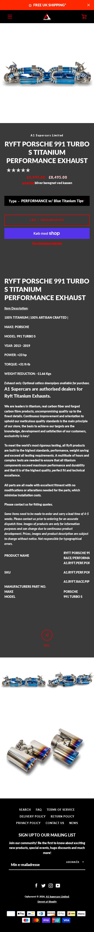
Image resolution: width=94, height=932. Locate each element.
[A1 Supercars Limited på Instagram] (51, 885)
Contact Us (55, 823)
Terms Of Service (61, 809)
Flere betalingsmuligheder (47, 243)
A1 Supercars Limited (57, 896)
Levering (28, 183)
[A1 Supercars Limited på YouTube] (58, 885)
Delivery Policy (33, 816)
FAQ (39, 809)
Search (25, 809)
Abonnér (72, 862)
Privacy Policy (28, 823)
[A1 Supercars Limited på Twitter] (43, 885)
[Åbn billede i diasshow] (47, 73)
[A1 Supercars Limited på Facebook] (36, 885)
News (73, 823)
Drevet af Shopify (47, 901)
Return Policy (62, 816)
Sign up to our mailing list (47, 835)
